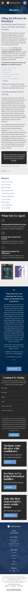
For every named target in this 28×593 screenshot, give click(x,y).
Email (2, 401)
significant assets (5, 86)
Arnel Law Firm (6, 48)
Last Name (4, 392)
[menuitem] (14, 181)
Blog (14, 561)
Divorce (14, 558)
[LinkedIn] (14, 570)
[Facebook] (10, 570)
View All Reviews (12, 369)
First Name (4, 388)
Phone (3, 397)
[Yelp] (17, 570)
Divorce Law (8, 462)
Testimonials (8, 487)
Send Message (14, 435)
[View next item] (5, 282)
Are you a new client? (6, 406)
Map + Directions (14, 545)
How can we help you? (7, 410)
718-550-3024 (14, 533)
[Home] (13, 3)
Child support (6, 72)
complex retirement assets (15, 130)
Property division (7, 70)
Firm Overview (9, 515)
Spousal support (7, 76)
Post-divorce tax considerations (11, 78)
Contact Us (14, 564)
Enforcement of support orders (11, 74)
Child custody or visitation (9, 68)
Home (14, 552)
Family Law (14, 555)
